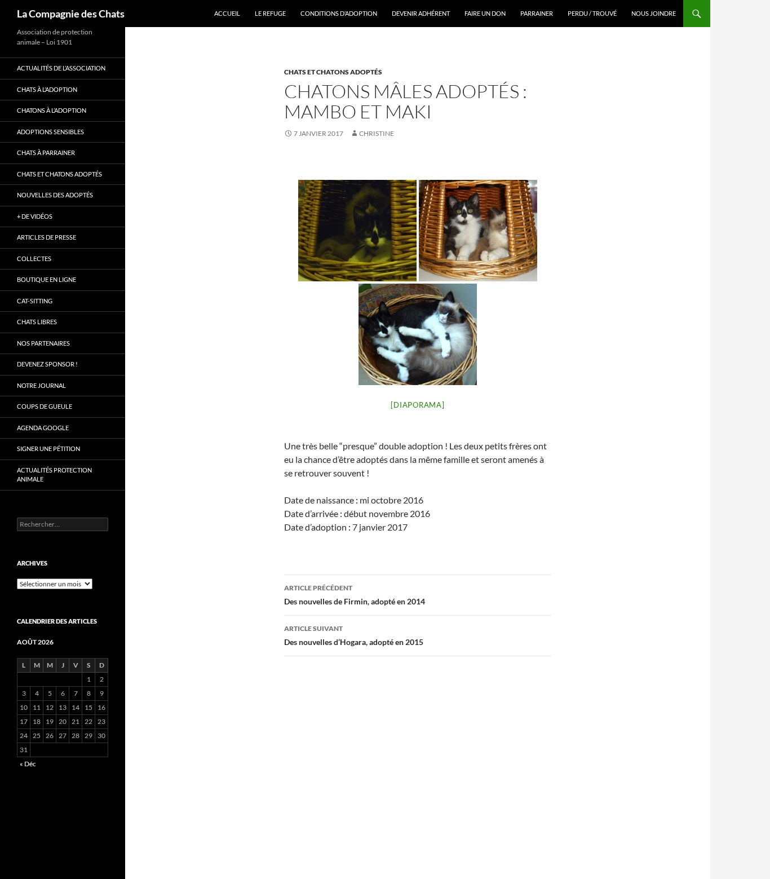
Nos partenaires (43, 343)
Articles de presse (46, 237)
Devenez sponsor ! (47, 364)
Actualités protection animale (54, 474)
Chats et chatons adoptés (333, 72)
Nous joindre (653, 13)
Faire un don (485, 13)
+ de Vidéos (34, 216)
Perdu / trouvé (592, 13)
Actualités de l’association (61, 68)
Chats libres (37, 321)
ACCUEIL (227, 13)
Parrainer (536, 13)
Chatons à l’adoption (51, 110)
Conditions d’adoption (338, 13)
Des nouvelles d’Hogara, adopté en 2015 (353, 635)
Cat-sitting (34, 300)
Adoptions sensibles (50, 131)
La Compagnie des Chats (71, 13)
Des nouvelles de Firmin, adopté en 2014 (354, 595)
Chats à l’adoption (47, 89)
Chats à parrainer (46, 152)
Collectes (34, 258)
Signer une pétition (48, 448)
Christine (376, 133)
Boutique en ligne (46, 279)
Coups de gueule (44, 406)
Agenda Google (43, 427)
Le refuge (270, 13)
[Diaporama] (417, 404)
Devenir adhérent (421, 13)
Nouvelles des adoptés (55, 194)
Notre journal (41, 385)
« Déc (28, 763)
